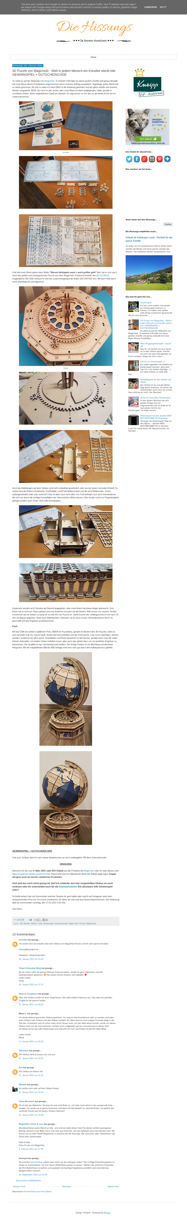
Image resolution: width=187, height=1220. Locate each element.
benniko (23, 940)
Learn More (150, 7)
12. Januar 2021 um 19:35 (31, 1115)
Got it (163, 7)
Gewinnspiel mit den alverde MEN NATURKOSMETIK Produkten (156, 417)
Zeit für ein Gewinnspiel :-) (152, 361)
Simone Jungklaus (28, 994)
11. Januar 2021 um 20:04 (31, 1058)
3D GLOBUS (102, 275)
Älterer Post (113, 1186)
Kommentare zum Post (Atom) (38, 1191)
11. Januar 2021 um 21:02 (31, 1075)
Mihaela (23, 1084)
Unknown (23, 1050)
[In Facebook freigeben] (43, 919)
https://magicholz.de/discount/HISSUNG (31, 874)
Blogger (107, 1213)
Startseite (66, 1186)
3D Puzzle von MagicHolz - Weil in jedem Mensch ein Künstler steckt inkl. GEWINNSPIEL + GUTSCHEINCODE (156, 324)
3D (21, 924)
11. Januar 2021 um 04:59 (31, 1004)
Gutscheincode (61, 924)
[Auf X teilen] (41, 919)
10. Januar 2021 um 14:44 (31, 959)
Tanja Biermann (26, 1101)
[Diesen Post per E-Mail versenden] (35, 919)
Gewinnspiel (48, 924)
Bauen (34, 924)
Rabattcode (91, 924)
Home (93, 57)
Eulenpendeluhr (68, 886)
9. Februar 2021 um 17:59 (31, 1149)
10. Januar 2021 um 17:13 (31, 984)
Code (40, 924)
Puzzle (82, 924)
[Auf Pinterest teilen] (46, 919)
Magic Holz (73, 924)
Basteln (27, 924)
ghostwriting (36, 1162)
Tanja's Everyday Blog (30, 968)
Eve (20, 1067)
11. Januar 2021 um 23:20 (31, 1092)
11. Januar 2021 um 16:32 (31, 1041)
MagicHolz (49, 81)
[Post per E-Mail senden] (30, 920)
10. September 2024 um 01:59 (33, 1174)
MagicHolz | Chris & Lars (31, 1124)
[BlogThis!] (38, 919)
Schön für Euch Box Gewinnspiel (155, 398)
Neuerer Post (19, 1186)
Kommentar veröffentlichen (28, 1180)
